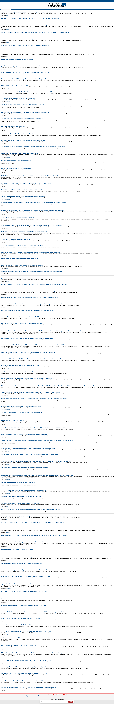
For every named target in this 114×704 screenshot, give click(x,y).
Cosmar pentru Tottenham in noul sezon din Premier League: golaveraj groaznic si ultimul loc (24, 591)
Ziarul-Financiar (8, 532)
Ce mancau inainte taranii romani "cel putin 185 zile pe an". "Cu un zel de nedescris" (21, 625)
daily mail (28, 696)
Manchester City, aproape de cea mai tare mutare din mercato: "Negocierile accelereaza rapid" (24, 231)
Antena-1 (7, 75)
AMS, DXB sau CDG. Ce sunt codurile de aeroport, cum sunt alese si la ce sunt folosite (22, 265)
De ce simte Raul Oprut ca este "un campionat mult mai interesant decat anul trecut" (22, 118)
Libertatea (7, 349)
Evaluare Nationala (55, 694)
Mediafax (7, 29)
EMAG (48, 694)
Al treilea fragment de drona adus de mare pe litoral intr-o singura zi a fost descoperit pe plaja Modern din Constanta (29, 175)
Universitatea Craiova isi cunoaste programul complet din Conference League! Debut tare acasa (24, 467)
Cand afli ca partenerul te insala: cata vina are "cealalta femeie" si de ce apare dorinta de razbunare (25, 112)
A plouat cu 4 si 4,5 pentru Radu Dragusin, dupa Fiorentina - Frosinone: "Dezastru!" (21, 412)
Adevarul (7, 15)
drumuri (22, 696)
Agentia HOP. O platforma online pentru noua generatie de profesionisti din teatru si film (23, 278)
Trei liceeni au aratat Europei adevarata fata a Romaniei (14, 85)
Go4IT (7, 546)
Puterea (7, 327)
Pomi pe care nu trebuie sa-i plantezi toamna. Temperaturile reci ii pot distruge (20, 133)
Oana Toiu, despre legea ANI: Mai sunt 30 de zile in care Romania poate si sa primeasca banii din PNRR (26, 631)
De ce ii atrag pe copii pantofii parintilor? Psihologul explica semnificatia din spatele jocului (23, 196)
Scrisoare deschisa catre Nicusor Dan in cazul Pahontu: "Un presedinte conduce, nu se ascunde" (24, 434)
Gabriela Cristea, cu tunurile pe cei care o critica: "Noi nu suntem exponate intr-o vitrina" (22, 681)
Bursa (7, 615)
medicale (36, 696)
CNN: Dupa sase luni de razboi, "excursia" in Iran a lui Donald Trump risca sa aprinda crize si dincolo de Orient (27, 310)
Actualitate (4, 9)
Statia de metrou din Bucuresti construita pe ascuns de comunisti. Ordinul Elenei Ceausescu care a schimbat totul (29, 53)
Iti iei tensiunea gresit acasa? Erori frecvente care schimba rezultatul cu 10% (19, 153)
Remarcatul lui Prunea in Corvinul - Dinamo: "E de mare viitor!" (16, 168)
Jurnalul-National (8, 82)
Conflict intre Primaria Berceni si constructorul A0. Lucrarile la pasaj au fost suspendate (22, 557)
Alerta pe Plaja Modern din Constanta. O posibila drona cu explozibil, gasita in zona (21, 599)
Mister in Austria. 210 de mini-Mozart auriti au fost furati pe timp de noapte (19, 258)
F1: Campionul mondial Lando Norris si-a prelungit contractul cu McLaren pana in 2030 (22, 189)
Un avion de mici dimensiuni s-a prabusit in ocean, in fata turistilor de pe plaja (20, 503)
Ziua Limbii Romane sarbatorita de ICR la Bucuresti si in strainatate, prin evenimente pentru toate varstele (27, 338)
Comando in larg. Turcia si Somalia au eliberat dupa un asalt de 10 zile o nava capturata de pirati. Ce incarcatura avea (29, 454)
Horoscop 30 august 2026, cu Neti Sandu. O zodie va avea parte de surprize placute (21, 618)
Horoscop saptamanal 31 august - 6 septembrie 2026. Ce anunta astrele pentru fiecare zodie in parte (25, 72)
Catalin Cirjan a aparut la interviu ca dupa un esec (13, 126)
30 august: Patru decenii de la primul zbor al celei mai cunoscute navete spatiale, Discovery (23, 140)
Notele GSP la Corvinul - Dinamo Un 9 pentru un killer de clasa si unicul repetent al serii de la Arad (25, 45)
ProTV (7, 573)
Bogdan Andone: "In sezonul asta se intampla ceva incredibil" (16, 584)
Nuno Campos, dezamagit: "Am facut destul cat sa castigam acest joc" (18, 98)
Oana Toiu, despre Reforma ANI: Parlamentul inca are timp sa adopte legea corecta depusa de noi (25, 529)
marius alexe (85, 695)
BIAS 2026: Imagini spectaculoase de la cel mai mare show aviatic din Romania (20, 365)
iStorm (56, 699)
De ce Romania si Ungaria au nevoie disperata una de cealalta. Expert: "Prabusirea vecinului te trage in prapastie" (28, 687)
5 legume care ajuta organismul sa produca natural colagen (15, 239)
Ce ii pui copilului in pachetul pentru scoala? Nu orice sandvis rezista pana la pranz (21, 371)
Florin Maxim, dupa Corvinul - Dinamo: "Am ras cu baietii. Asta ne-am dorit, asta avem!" (22, 104)
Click (6, 56)
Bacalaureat (64, 694)
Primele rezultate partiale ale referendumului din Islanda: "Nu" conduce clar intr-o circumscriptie (24, 25)
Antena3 (7, 268)
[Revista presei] (57, 7)
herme (11, 696)
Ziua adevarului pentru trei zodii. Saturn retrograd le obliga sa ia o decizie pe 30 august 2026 (23, 79)
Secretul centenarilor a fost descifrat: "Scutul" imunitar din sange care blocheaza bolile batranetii (25, 637)
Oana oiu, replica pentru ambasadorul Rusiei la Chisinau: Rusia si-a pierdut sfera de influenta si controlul (26, 660)
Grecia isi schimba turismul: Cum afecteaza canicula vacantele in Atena (18, 217)
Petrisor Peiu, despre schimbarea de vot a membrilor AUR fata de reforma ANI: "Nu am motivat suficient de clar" (28, 352)
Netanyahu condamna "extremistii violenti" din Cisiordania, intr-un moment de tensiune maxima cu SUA (26, 91)
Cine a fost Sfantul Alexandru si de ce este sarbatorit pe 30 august (17, 59)
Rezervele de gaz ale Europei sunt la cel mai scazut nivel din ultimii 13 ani (19, 645)
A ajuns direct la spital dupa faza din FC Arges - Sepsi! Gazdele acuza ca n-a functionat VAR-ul (23, 490)
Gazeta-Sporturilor (8, 101)
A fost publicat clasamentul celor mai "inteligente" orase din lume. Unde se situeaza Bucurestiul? (24, 542)
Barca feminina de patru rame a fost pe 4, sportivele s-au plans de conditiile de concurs (22, 563)
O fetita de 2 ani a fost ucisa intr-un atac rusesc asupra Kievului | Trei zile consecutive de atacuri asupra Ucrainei (28, 39)
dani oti (74, 696)
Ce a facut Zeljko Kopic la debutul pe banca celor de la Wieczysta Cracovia (19, 482)
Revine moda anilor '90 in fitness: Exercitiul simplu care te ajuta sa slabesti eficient (21, 406)
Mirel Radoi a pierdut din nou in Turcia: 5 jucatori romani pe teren (17, 160)
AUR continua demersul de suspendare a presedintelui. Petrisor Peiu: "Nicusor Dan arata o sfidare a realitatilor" (28, 448)
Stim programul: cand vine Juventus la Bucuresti (12, 420)
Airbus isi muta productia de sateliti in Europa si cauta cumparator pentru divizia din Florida (23, 605)
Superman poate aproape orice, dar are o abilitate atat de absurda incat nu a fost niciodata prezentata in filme (28, 378)
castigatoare (51, 696)
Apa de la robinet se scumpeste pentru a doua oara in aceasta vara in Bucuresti (20, 66)
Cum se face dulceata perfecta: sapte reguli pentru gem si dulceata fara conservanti (21, 323)
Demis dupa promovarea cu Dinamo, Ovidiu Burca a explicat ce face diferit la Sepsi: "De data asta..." (25, 673)
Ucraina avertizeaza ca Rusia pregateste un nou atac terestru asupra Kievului (20, 317)
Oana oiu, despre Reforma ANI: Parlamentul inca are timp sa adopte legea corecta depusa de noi (24, 667)
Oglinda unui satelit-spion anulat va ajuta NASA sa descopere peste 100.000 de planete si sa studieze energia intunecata (30, 392)
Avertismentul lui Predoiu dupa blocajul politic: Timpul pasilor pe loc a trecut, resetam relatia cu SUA (25, 576)
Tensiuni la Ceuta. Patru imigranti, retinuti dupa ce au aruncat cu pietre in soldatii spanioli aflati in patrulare (27, 570)
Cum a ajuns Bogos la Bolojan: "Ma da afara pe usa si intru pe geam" (17, 549)
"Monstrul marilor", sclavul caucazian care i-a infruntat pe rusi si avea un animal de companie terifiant (26, 183)
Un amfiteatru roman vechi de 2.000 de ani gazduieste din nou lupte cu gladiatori (21, 496)
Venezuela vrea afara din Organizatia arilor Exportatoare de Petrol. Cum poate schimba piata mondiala (26, 12)
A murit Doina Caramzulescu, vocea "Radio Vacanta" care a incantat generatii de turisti (22, 245)
